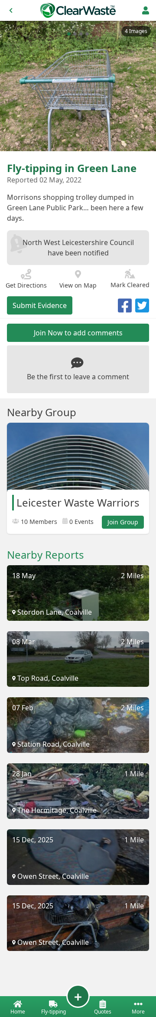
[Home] (78, 10)
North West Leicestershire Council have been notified (78, 248)
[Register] (146, 10)
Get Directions (26, 285)
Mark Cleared (130, 285)
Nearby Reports (45, 555)
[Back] (10, 10)
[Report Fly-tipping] (78, 996)
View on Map (78, 285)
